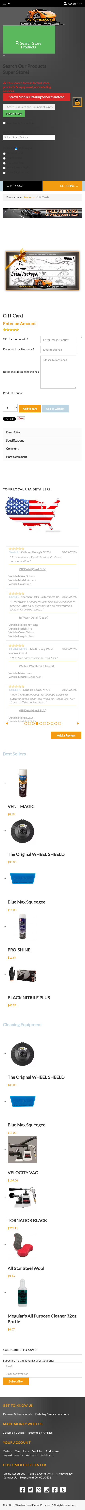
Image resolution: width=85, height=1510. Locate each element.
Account (31, 1455)
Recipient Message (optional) (21, 371)
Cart (17, 1451)
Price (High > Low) (18, 172)
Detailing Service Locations (52, 1414)
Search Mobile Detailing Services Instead (36, 97)
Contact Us (10, 1477)
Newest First (15, 153)
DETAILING (68, 185)
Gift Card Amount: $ (15, 339)
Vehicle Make (16, 576)
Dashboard (46, 1455)
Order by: (9, 148)
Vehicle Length (17, 636)
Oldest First (14, 157)
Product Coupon (13, 393)
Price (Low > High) (18, 167)
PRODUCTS (17, 185)
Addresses (52, 1451)
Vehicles (37, 1451)
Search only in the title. (20, 123)
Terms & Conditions (40, 1473)
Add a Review (66, 735)
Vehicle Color (16, 583)
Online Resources (14, 1473)
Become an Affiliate (40, 1432)
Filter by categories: (15, 131)
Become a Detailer (14, 1432)
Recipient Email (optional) (18, 349)
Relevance (25, 148)
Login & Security (13, 1455)
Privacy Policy (64, 1473)
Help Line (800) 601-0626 (35, 1477)
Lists (26, 1451)
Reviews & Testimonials (17, 1414)
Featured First (16, 162)
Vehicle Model (17, 580)
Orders (7, 1451)
